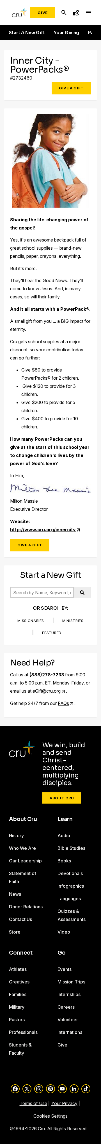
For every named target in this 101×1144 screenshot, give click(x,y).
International (71, 1032)
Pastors (17, 1019)
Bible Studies (71, 848)
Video (64, 932)
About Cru (62, 798)
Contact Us (20, 919)
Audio (64, 835)
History (16, 835)
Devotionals (70, 873)
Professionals (23, 1032)
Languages (69, 898)
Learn (65, 819)
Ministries (73, 620)
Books (64, 861)
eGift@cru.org (47, 691)
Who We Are (22, 848)
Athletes (18, 969)
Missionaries (30, 620)
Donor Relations (26, 906)
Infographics (71, 886)
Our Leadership (25, 861)
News (15, 894)
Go (62, 953)
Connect (21, 953)
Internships (69, 994)
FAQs (63, 703)
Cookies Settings (50, 1116)
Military (16, 1007)
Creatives (19, 982)
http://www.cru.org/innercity (43, 529)
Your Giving (66, 32)
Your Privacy (64, 1103)
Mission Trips (71, 982)
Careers (66, 1007)
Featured (51, 632)
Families (17, 994)
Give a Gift (71, 88)
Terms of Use (33, 1103)
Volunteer (68, 1019)
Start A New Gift (27, 32)
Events (65, 969)
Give (43, 12)
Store (14, 932)
